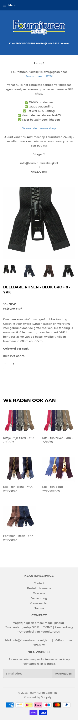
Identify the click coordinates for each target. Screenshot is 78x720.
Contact (39, 583)
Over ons (39, 593)
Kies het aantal (14, 356)
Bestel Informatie (39, 588)
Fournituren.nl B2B (39, 76)
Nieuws (39, 608)
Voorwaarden (39, 603)
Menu (12, 5)
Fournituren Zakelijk (42, 692)
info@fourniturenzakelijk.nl (31, 640)
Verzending (39, 598)
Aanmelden (63, 673)
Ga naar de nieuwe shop (39, 128)
